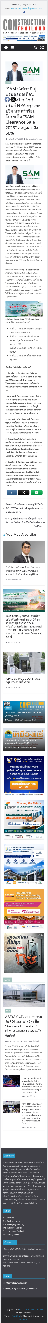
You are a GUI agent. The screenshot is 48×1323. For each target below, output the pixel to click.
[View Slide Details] (24, 37)
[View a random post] (42, 47)
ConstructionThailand (34, 139)
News (8, 83)
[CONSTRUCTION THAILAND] (6, 47)
